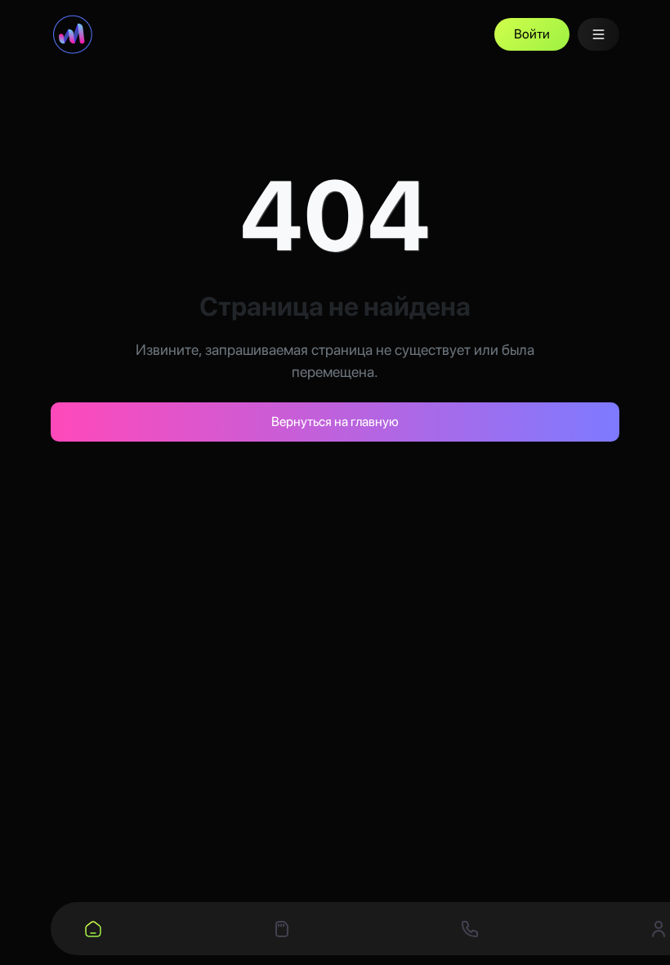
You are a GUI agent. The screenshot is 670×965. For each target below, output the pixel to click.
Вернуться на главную (335, 421)
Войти (532, 34)
